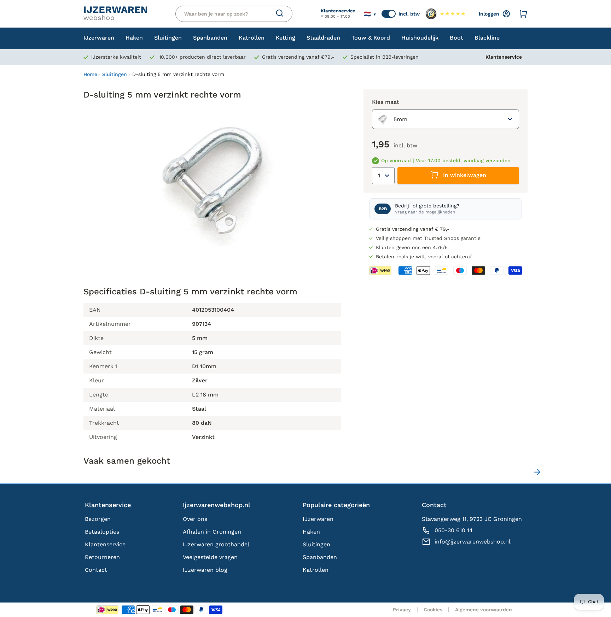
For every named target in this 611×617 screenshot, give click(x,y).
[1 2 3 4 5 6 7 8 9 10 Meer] (383, 175)
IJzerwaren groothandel (216, 544)
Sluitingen (114, 74)
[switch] (389, 14)
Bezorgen (98, 519)
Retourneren (102, 557)
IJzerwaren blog (205, 569)
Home (90, 74)
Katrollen (315, 569)
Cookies (433, 609)
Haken (311, 531)
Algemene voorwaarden (483, 609)
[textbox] (391, 119)
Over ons (195, 519)
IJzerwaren (318, 519)
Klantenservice (338, 10)
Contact (96, 569)
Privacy (402, 609)
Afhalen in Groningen (212, 531)
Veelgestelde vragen (210, 557)
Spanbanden (320, 557)
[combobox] (445, 119)
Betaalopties (102, 531)
